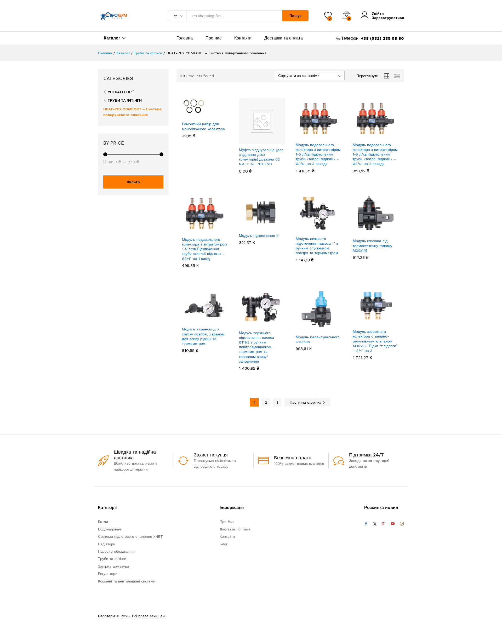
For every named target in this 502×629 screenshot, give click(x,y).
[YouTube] (392, 524)
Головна (184, 38)
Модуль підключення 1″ (259, 235)
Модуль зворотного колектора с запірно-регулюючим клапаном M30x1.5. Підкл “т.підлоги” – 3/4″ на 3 (375, 341)
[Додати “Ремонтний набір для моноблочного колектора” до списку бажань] (209, 112)
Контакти (243, 38)
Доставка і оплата (235, 529)
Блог (223, 544)
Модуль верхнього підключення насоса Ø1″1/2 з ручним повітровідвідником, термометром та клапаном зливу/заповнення (256, 347)
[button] (186, 112)
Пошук (295, 16)
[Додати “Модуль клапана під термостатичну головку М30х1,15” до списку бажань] (379, 229)
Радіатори (106, 544)
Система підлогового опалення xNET (130, 536)
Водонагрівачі (110, 529)
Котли (103, 521)
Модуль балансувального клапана (318, 339)
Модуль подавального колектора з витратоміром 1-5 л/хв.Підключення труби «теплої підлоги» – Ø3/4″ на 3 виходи (318, 154)
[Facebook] (366, 524)
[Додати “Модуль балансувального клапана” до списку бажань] (323, 325)
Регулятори (107, 573)
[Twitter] (374, 524)
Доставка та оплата (283, 38)
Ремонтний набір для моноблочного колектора (203, 126)
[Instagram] (402, 524)
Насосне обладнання (116, 551)
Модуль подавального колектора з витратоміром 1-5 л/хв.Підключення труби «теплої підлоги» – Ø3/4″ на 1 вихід (204, 249)
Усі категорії (121, 92)
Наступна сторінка (306, 402)
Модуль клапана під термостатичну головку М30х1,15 (372, 245)
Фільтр (133, 182)
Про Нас (227, 521)
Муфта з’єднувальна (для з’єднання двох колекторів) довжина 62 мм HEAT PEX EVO (261, 157)
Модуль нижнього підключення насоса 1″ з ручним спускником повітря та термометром (317, 246)
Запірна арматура (113, 566)
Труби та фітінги (125, 100)
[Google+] (383, 524)
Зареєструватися (388, 18)
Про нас (213, 38)
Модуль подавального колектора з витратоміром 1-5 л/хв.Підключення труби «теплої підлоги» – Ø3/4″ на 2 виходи (375, 154)
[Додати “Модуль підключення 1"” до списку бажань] (266, 224)
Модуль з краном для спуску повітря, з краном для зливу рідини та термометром (203, 336)
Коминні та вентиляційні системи (126, 581)
